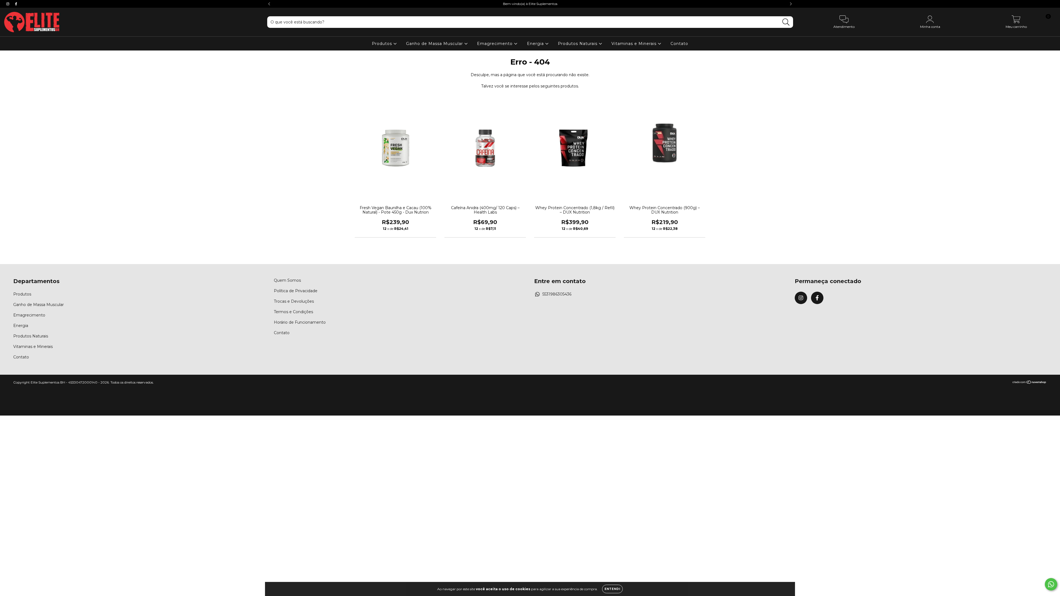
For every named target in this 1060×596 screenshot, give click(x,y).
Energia (536, 43)
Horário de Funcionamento (300, 322)
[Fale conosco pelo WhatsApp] (1051, 584)
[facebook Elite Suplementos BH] (16, 3)
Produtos (382, 43)
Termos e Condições (293, 311)
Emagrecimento (495, 43)
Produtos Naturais (578, 43)
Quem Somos (287, 280)
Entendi (612, 589)
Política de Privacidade (295, 290)
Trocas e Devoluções (294, 301)
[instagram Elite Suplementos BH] (8, 3)
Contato (679, 43)
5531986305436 (556, 294)
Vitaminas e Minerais (634, 43)
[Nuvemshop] (1029, 383)
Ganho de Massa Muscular (435, 43)
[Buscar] (786, 22)
